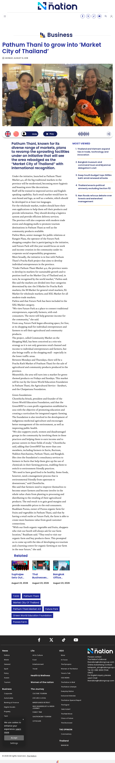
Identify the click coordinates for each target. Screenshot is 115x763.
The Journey (37, 689)
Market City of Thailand (26, 602)
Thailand (64, 740)
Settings (14, 743)
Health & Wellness (40, 675)
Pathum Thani (31, 596)
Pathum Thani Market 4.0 (27, 609)
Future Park (51, 609)
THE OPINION (65, 729)
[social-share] (83, 16)
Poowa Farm (20, 622)
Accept (14, 737)
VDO (61, 650)
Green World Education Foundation (32, 615)
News (5, 650)
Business (7, 689)
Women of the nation (42, 682)
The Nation (31, 756)
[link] (20, 575)
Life (32, 650)
